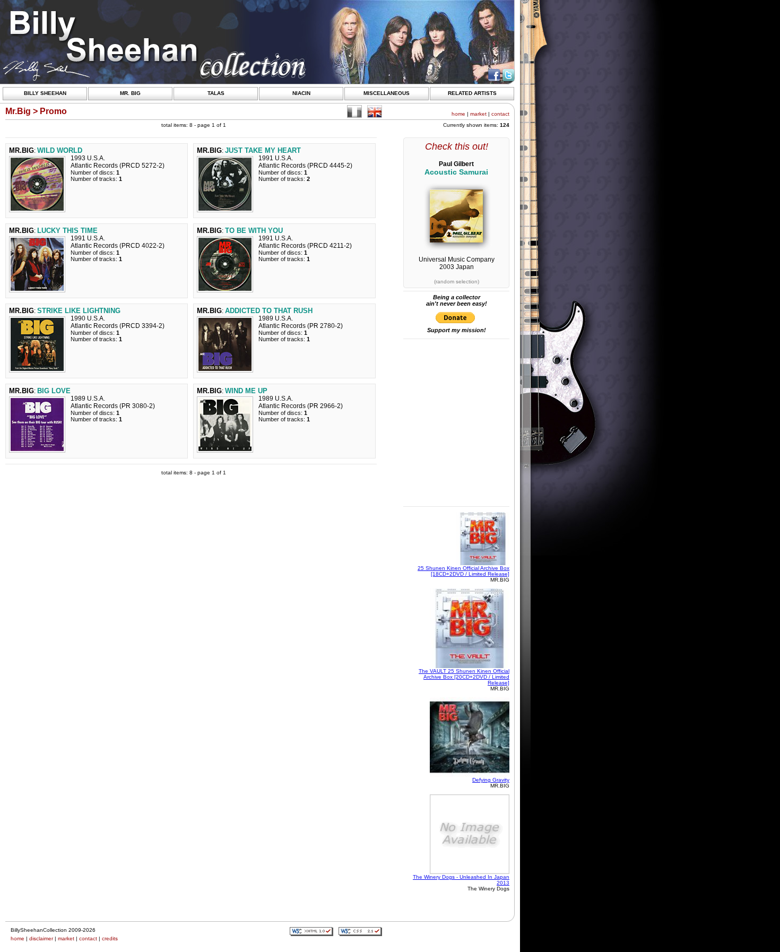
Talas (215, 93)
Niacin (301, 93)
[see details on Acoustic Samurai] (456, 241)
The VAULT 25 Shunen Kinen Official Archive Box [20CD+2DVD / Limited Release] (464, 677)
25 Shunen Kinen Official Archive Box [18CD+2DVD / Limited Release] (463, 571)
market (478, 114)
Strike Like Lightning (78, 311)
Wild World (59, 150)
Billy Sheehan (45, 93)
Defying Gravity (490, 780)
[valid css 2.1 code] (360, 931)
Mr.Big (21, 150)
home (458, 114)
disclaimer (41, 938)
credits (110, 938)
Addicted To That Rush (269, 311)
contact (500, 114)
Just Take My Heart (263, 150)
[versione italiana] (354, 111)
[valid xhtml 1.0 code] (311, 931)
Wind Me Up (246, 391)
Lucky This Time (67, 231)
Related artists (472, 93)
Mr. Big (130, 93)
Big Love (54, 391)
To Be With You (254, 231)
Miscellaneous (386, 93)
